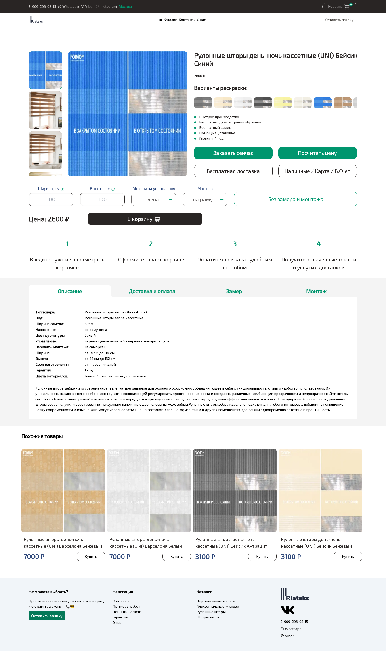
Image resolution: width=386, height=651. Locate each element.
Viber (89, 6)
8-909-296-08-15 (42, 6)
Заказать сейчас (233, 153)
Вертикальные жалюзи (216, 601)
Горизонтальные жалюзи (218, 606)
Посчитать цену (317, 153)
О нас (201, 19)
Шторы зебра (208, 617)
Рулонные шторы (211, 611)
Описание (70, 291)
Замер (234, 291)
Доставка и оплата (152, 291)
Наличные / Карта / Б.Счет (317, 171)
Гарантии (120, 617)
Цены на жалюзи (127, 611)
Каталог (170, 19)
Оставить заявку (339, 19)
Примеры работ (126, 606)
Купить (91, 556)
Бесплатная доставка (233, 171)
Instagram (108, 6)
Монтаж (316, 291)
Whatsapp (70, 6)
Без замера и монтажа (295, 199)
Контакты (187, 19)
